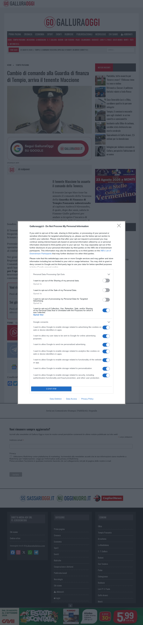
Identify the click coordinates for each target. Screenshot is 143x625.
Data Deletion (56, 399)
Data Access (71, 399)
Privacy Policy (87, 399)
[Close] (119, 226)
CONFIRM (51, 389)
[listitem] (71, 274)
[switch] (106, 280)
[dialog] (71, 312)
